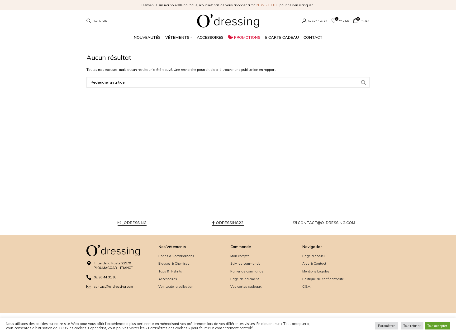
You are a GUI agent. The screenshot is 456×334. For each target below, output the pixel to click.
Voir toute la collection (175, 286)
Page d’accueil (313, 256)
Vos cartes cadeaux (245, 286)
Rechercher (363, 82)
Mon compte (239, 256)
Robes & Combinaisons (176, 256)
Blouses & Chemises (173, 263)
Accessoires (167, 279)
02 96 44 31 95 (105, 277)
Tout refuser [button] (412, 326)
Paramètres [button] (386, 326)
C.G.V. (306, 286)
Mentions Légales (315, 271)
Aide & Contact (314, 263)
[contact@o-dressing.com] (88, 286)
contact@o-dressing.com (113, 286)
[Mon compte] (314, 20)
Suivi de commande (245, 263)
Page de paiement (244, 279)
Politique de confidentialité (323, 279)
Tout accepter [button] (437, 326)
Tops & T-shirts (170, 271)
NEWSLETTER (267, 5)
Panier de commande (246, 271)
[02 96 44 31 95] (88, 277)
